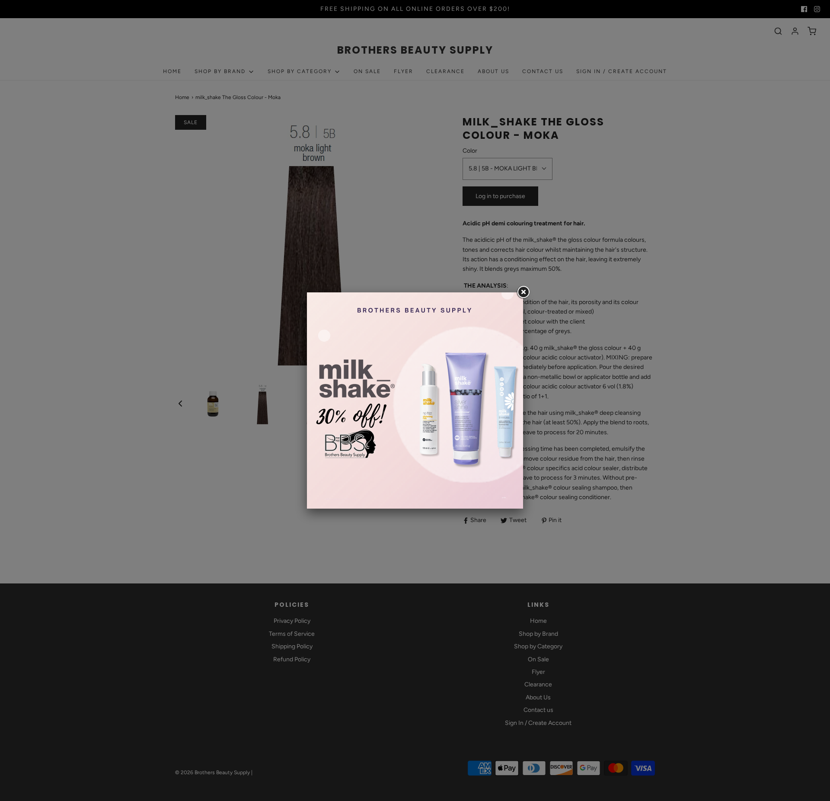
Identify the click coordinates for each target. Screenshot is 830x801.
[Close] (523, 292)
